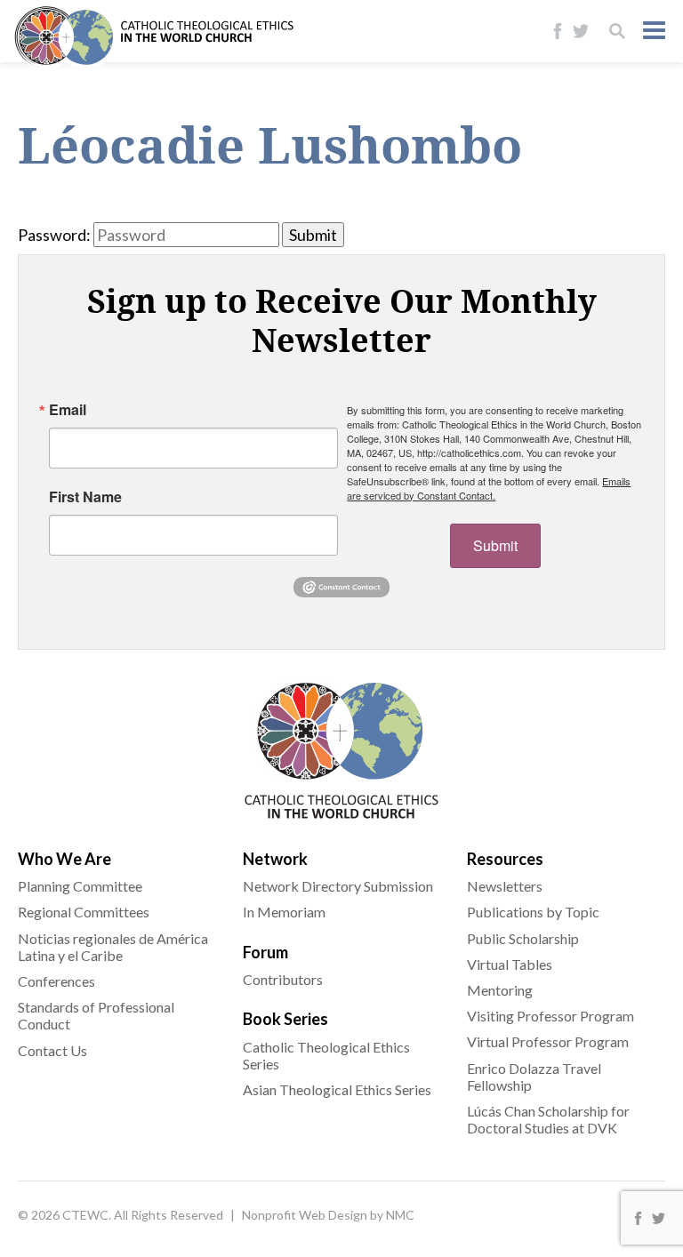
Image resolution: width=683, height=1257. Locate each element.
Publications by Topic (533, 911)
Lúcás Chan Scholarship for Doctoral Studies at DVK (548, 1119)
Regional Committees (83, 911)
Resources (505, 859)
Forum (265, 952)
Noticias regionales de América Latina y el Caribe (113, 947)
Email (67, 410)
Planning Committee (80, 885)
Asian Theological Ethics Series (337, 1089)
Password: (54, 234)
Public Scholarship (523, 938)
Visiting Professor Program (550, 1015)
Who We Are (64, 859)
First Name (85, 497)
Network (275, 859)
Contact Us (52, 1050)
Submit (495, 545)
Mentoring (500, 989)
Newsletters (504, 885)
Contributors (283, 979)
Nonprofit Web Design (304, 1214)
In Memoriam (284, 911)
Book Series (285, 1019)
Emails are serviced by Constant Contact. (489, 488)
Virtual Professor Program (548, 1041)
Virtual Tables (509, 964)
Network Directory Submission (338, 885)
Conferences (56, 981)
